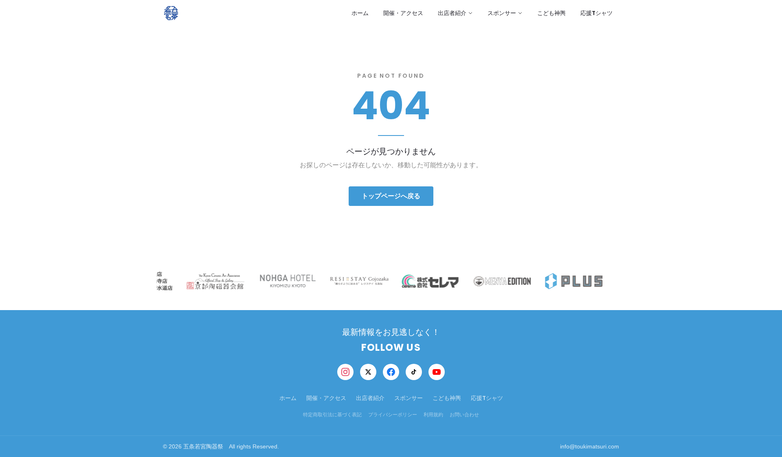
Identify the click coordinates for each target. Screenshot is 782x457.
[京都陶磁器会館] (214, 281)
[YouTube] (436, 372)
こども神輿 (551, 13)
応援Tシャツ (596, 13)
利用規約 (433, 415)
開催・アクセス (403, 13)
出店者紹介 (452, 13)
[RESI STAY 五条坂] (357, 281)
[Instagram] (345, 372)
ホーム (360, 13)
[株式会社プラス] (572, 281)
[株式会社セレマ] (429, 281)
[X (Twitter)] (368, 372)
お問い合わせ (464, 415)
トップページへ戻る (391, 196)
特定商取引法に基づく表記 (332, 415)
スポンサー (502, 13)
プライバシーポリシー (392, 415)
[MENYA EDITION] (501, 281)
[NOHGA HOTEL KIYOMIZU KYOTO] (286, 281)
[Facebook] (391, 372)
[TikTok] (414, 372)
